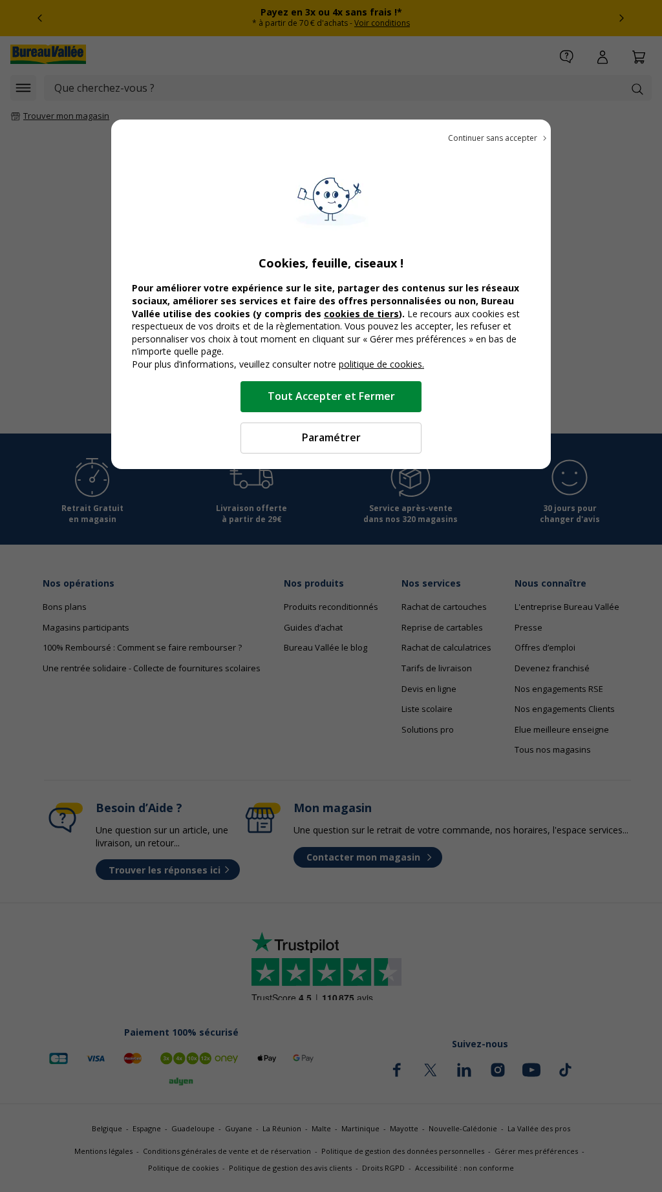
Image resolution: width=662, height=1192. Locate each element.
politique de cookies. (381, 364)
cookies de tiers (361, 314)
